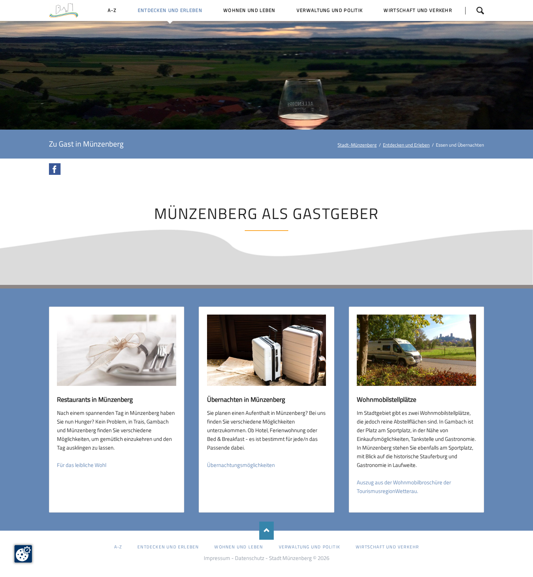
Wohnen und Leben (238, 546)
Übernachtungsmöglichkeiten (241, 465)
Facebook (55, 169)
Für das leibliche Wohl (81, 465)
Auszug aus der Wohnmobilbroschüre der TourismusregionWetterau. (404, 486)
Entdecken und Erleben (406, 144)
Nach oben (266, 531)
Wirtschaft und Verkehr (387, 546)
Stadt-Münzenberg (357, 144)
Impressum (217, 558)
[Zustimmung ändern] (23, 554)
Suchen (474, 10)
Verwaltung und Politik (309, 546)
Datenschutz (249, 558)
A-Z (118, 546)
